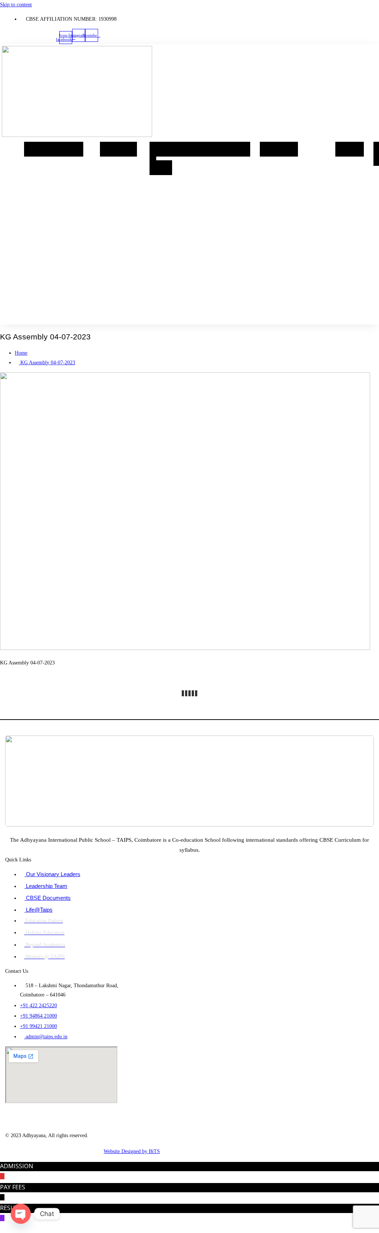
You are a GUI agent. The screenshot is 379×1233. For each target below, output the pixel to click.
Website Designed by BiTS (132, 1151)
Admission (279, 149)
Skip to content (16, 4)
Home (37, 149)
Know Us (66, 149)
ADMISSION (16, 1166)
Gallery (349, 149)
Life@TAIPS (202, 149)
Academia (118, 149)
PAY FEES (12, 1187)
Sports (236, 149)
